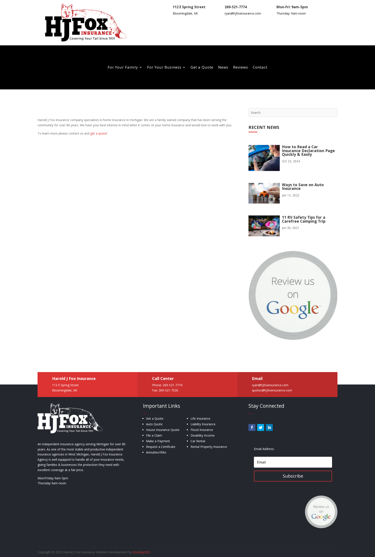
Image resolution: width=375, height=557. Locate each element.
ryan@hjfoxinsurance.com (243, 13)
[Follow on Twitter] (260, 427)
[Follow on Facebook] (251, 427)
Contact (260, 68)
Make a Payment (158, 441)
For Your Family (123, 68)
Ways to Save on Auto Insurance (303, 186)
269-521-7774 (236, 7)
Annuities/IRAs (156, 452)
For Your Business (164, 68)
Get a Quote (202, 68)
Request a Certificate (160, 447)
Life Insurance (200, 418)
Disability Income (203, 435)
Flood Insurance (202, 430)
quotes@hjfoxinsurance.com (272, 390)
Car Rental (198, 441)
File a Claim (154, 435)
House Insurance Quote (162, 430)
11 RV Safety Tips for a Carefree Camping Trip (304, 219)
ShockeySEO (141, 552)
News (223, 68)
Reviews (240, 68)
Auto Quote (154, 424)
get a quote (98, 133)
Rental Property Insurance (209, 447)
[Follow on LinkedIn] (269, 427)
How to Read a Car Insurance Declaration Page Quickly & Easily (308, 150)
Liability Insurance (203, 424)
